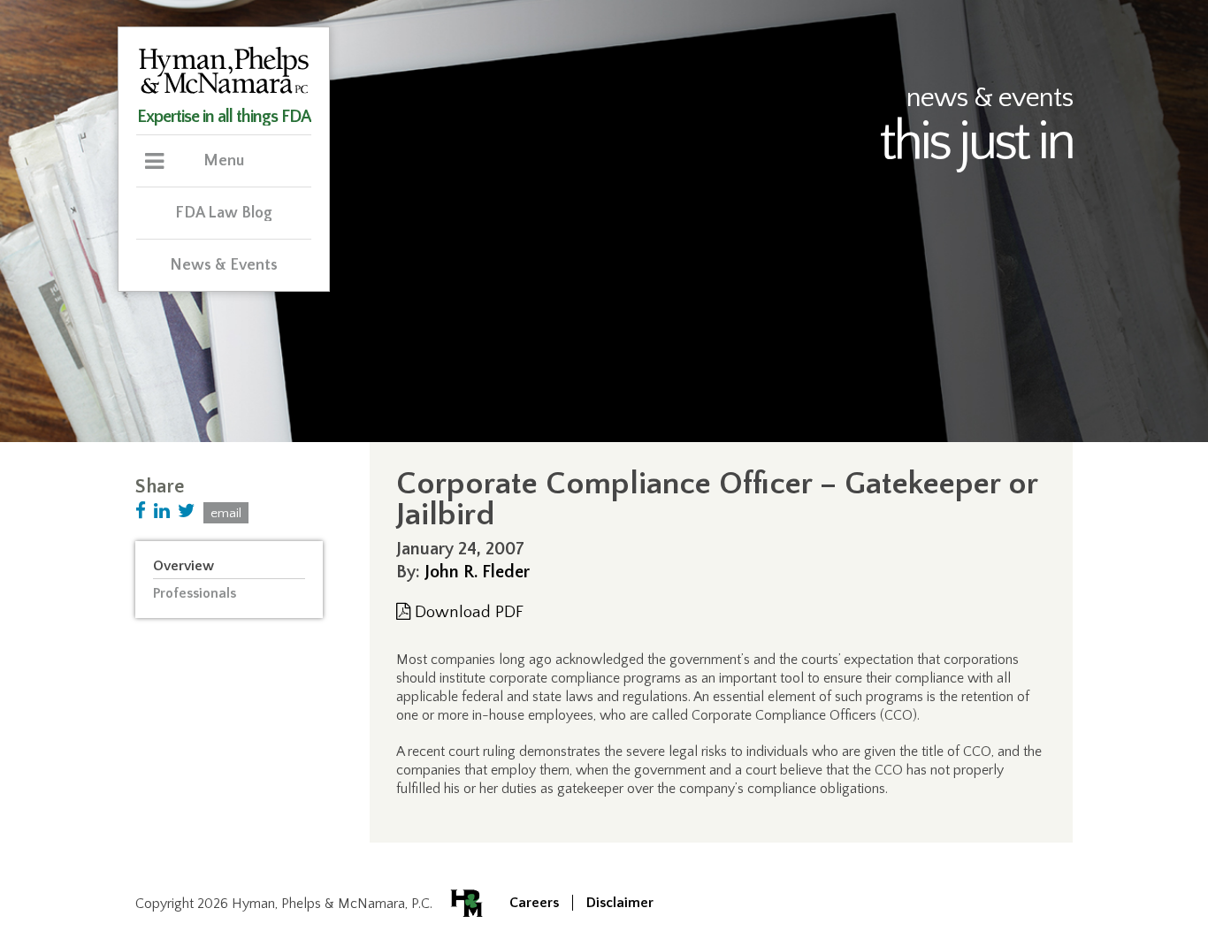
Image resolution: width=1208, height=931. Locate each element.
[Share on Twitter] (186, 511)
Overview (183, 566)
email (225, 513)
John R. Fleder (477, 572)
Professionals (194, 593)
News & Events (224, 265)
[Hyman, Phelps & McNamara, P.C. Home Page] (223, 91)
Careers (534, 903)
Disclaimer (620, 903)
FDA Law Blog (223, 213)
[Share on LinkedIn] (162, 511)
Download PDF (467, 612)
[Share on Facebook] (140, 511)
